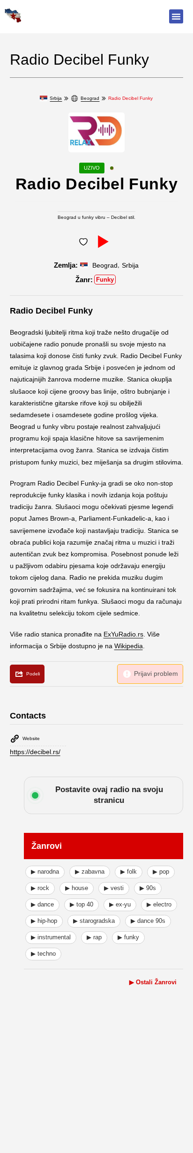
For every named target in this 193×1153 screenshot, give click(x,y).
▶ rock (40, 887)
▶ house (76, 887)
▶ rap (94, 937)
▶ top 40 (81, 904)
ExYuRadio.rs (123, 634)
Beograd (90, 98)
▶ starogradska (94, 920)
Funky (105, 279)
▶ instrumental (51, 937)
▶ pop (161, 871)
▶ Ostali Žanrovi (153, 982)
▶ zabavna (89, 871)
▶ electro (159, 904)
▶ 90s (148, 887)
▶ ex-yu (120, 904)
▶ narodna (45, 871)
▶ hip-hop (44, 920)
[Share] (27, 674)
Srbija (56, 98)
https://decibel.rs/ (35, 752)
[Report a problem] (150, 673)
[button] (176, 16)
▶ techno (43, 953)
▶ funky (128, 937)
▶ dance (42, 904)
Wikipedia (128, 646)
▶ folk (128, 871)
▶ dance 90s (148, 920)
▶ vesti (114, 887)
